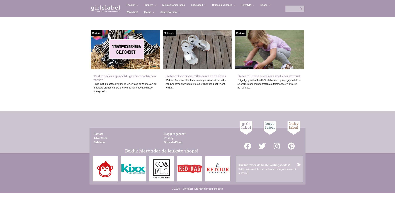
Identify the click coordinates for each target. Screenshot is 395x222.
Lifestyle (246, 5)
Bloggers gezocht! (175, 134)
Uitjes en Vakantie (222, 5)
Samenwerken (168, 12)
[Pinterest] (291, 146)
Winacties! (132, 12)
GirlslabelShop (173, 142)
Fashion (131, 5)
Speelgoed (197, 5)
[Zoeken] (301, 9)
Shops (263, 5)
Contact (98, 134)
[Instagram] (276, 146)
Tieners (149, 5)
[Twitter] (262, 146)
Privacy (168, 138)
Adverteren (101, 138)
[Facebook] (247, 146)
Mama (147, 12)
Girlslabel (100, 142)
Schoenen (169, 33)
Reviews (96, 33)
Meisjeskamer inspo (173, 5)
